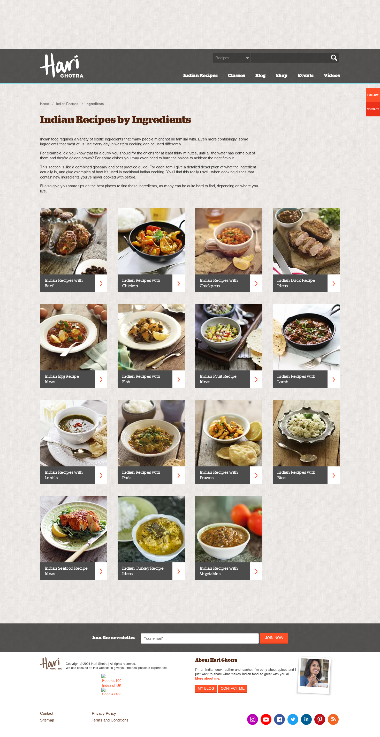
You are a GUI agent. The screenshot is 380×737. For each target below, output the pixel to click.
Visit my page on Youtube (266, 719)
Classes (236, 75)
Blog (260, 75)
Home (44, 103)
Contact (46, 713)
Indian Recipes (200, 75)
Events (306, 75)
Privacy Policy (104, 713)
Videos (332, 75)
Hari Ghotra (61, 65)
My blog (206, 688)
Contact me (233, 688)
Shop (281, 75)
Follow (372, 95)
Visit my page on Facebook (279, 719)
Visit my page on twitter (292, 719)
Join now (274, 638)
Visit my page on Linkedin (306, 719)
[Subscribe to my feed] (333, 719)
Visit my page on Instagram (252, 719)
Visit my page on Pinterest (319, 719)
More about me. (207, 678)
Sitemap (47, 720)
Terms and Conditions (110, 720)
